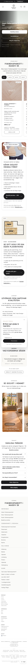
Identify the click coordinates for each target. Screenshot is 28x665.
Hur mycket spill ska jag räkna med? (12, 454)
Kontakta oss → (19, 207)
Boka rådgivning (14, 482)
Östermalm (4, 529)
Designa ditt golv (4, 602)
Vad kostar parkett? (6, 650)
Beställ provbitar (14, 450)
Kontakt (2, 598)
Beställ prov (20, 1)
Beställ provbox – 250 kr (14, 196)
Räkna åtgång (14, 487)
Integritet (2, 621)
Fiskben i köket (5, 579)
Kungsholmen (4, 537)
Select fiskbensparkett (7, 512)
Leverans (2, 599)
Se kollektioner (15, 36)
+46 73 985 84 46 (4, 627)
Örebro (3, 559)
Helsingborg (4, 565)
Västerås (3, 562)
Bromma (3, 540)
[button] (3, 6)
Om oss (2, 596)
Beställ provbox (14, 31)
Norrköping (22, 655)
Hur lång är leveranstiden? (9, 477)
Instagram (4, 635)
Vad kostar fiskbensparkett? (8, 571)
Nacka (3, 542)
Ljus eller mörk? (5, 577)
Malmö (3, 551)
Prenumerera (14, 340)
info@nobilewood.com (5, 626)
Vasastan (3, 534)
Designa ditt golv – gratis (14, 272)
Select (23, 77)
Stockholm (3, 655)
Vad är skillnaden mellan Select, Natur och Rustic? (11, 467)
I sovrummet (11, 651)
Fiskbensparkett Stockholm (8, 526)
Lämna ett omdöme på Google (14, 372)
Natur (10, 77)
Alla (4, 77)
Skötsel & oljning (22, 651)
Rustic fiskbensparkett (7, 517)
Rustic (16, 77)
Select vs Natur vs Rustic (8, 574)
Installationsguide (6, 584)
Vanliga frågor (5, 587)
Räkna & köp (12, 132)
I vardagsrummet (5, 582)
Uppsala (3, 554)
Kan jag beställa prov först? (10, 472)
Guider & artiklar (4, 605)
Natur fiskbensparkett (7, 514)
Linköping (3, 557)
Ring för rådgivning (14, 40)
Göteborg (3, 549)
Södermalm (4, 532)
